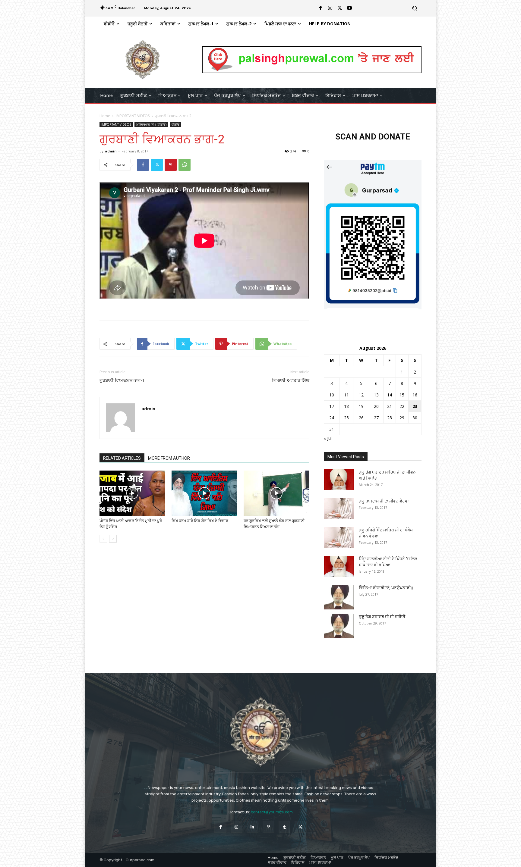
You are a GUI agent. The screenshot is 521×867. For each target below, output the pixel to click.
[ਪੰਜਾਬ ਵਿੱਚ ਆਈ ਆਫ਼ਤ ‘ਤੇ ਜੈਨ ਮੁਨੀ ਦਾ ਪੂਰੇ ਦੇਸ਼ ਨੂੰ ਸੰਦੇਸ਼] (132, 493)
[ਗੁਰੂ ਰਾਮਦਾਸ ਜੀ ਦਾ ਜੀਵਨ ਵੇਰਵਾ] (339, 508)
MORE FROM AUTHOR (169, 458)
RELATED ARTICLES (122, 458)
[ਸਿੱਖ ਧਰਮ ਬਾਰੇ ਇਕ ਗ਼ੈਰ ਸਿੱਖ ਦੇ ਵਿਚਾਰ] (204, 493)
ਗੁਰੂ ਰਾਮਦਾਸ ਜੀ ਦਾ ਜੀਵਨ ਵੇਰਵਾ (384, 501)
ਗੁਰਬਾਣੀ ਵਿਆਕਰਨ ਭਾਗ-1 (122, 380)
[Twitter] (340, 8)
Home (104, 115)
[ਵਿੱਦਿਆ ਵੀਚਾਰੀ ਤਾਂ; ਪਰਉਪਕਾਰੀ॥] (339, 597)
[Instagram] (330, 8)
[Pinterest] (171, 165)
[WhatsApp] (184, 165)
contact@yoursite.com (272, 812)
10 (331, 395)
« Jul (328, 438)
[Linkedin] (252, 827)
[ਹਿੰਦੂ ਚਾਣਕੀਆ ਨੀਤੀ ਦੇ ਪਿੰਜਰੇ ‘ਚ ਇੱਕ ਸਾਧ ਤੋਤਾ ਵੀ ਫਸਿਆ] (339, 566)
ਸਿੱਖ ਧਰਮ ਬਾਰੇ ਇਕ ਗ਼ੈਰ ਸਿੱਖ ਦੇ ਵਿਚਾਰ (200, 520)
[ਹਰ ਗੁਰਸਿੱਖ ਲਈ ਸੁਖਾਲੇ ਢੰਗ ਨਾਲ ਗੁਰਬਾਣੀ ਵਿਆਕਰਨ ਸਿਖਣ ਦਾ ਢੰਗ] (276, 493)
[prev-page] (103, 539)
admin (111, 151)
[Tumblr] (284, 827)
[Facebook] (320, 8)
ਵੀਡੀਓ (175, 124)
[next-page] (113, 539)
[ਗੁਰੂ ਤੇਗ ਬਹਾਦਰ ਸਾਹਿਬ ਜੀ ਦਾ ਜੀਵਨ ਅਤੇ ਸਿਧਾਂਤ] (339, 479)
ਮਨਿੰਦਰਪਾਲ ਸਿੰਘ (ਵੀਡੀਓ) (151, 124)
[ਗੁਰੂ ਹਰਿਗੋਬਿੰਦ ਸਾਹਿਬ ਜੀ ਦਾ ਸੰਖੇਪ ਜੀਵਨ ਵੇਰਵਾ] (339, 537)
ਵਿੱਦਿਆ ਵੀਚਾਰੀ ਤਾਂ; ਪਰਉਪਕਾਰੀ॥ (386, 587)
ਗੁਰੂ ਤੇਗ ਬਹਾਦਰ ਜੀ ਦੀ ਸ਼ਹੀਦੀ (382, 616)
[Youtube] (349, 8)
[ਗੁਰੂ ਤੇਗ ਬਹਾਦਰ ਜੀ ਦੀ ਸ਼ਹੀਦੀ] (339, 626)
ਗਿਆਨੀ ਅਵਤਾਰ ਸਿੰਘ (290, 380)
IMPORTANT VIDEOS (133, 115)
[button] (414, 8)
